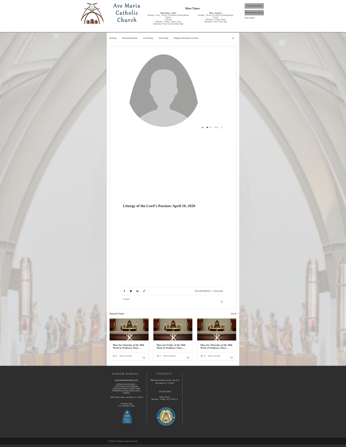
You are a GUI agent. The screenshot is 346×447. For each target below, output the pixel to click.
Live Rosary (148, 38)
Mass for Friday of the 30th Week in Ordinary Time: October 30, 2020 (171, 346)
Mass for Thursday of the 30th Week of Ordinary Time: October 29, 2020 (216, 346)
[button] (233, 38)
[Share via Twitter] (131, 291)
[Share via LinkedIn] (137, 291)
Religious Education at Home (186, 38)
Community (163, 38)
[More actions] (223, 127)
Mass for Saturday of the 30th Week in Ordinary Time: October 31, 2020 (128, 346)
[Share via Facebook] (124, 291)
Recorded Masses (130, 38)
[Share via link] (144, 291)
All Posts (113, 38)
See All (234, 314)
